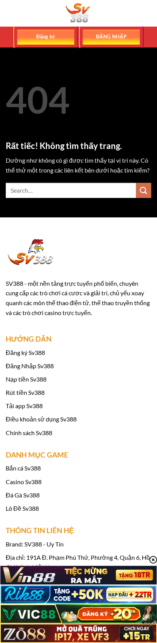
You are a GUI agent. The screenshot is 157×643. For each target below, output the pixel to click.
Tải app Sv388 (24, 405)
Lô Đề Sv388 (22, 508)
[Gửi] (143, 190)
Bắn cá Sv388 (23, 468)
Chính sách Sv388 (29, 432)
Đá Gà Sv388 (23, 495)
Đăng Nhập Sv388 (30, 365)
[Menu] (10, 13)
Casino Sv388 (24, 481)
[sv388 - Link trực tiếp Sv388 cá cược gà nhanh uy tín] (78, 13)
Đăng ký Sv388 (25, 352)
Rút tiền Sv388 (25, 392)
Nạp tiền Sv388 (26, 379)
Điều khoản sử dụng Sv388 (41, 419)
